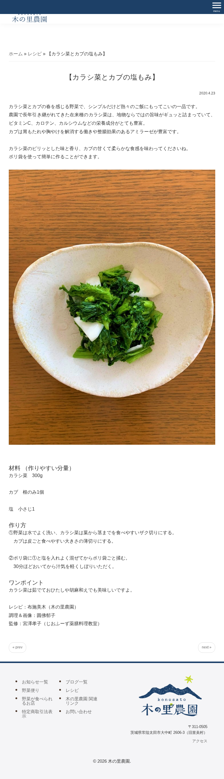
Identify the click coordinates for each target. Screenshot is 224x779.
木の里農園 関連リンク (81, 701)
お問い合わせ (79, 711)
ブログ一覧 (77, 681)
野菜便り (30, 690)
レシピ (35, 53)
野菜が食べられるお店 (37, 701)
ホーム (16, 53)
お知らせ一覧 (35, 681)
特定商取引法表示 (37, 713)
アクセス (199, 741)
